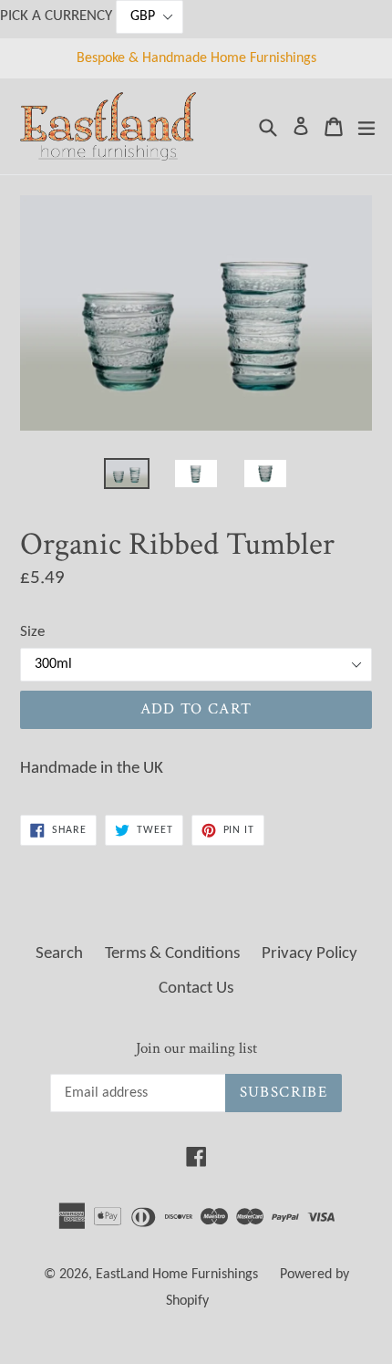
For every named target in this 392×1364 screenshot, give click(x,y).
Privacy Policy (309, 954)
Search (59, 954)
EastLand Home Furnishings (177, 1274)
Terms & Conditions (172, 954)
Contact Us (196, 988)
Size (32, 632)
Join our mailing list (196, 1048)
